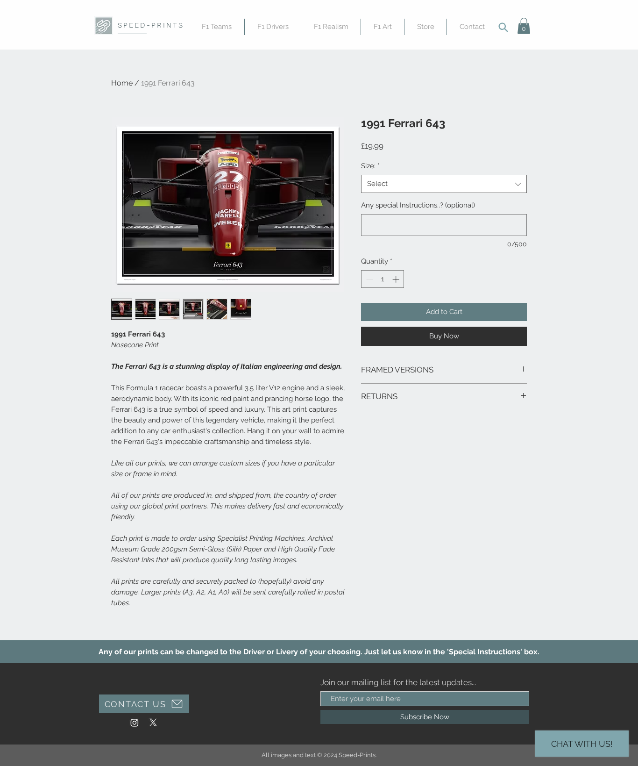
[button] (524, 26)
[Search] (503, 27)
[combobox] (444, 184)
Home (122, 83)
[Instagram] (134, 722)
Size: (370, 166)
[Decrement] (368, 279)
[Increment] (396, 279)
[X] (153, 722)
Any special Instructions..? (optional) (418, 205)
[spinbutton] (382, 279)
